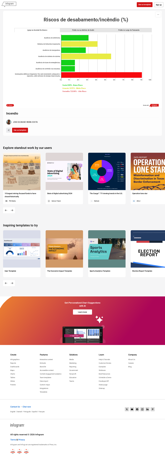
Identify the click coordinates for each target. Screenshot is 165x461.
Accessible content (47, 370)
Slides (12, 381)
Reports (13, 363)
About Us (131, 359)
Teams (71, 381)
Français (42, 412)
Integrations (44, 388)
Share (10, 105)
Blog (130, 367)
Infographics (14, 359)
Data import (44, 381)
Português (27, 412)
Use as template (144, 4)
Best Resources (104, 374)
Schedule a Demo (105, 377)
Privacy (21, 439)
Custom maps (45, 385)
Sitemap (102, 388)
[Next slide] (12, 210)
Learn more (82, 312)
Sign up (159, 5)
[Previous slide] (6, 210)
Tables (12, 377)
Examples (102, 367)
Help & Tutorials (104, 359)
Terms (13, 439)
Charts (12, 374)
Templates (43, 392)
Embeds (43, 363)
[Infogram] (9, 4)
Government (73, 370)
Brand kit (43, 367)
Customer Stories (105, 363)
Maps (12, 370)
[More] (158, 14)
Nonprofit (72, 374)
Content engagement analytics (50, 374)
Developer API (104, 381)
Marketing (72, 363)
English (12, 412)
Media (71, 359)
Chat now (27, 406)
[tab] (37, 30)
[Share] (8, 130)
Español (35, 412)
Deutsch (19, 412)
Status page (103, 385)
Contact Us (15, 406)
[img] (74, 38)
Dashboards (14, 367)
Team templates (45, 377)
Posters (13, 385)
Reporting (72, 367)
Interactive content (46, 359)
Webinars (102, 370)
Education (72, 377)
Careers (131, 363)
